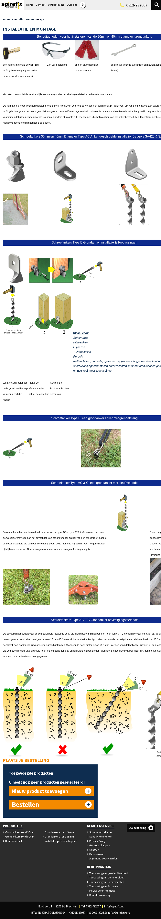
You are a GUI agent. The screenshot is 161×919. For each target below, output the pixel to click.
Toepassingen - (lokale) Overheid (108, 873)
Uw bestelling (140, 827)
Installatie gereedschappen (60, 841)
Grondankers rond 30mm (19, 832)
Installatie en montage (102, 890)
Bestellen (25, 804)
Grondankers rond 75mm (59, 836)
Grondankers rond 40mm (59, 832)
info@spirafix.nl (113, 906)
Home (6, 19)
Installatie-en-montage (29, 19)
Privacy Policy (97, 841)
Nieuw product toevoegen (40, 791)
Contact (94, 850)
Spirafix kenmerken (100, 836)
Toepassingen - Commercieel (106, 877)
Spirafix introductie (100, 832)
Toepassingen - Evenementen (106, 882)
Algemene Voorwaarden (103, 858)
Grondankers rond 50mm (19, 836)
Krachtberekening (100, 895)
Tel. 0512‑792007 (91, 906)
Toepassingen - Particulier (104, 886)
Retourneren (96, 854)
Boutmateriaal (13, 841)
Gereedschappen (99, 845)
